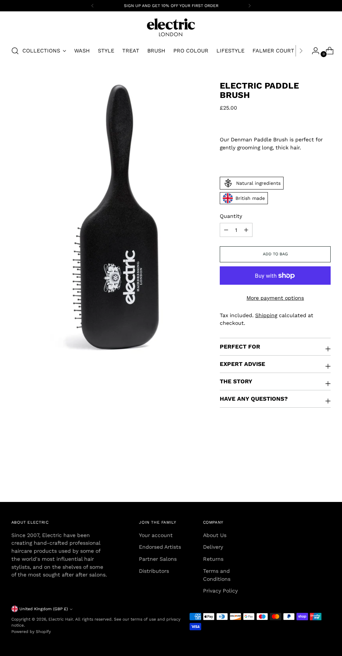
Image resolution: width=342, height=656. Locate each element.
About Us (214, 535)
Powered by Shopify (31, 631)
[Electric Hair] (171, 27)
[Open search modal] (15, 50)
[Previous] (92, 5)
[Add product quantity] (226, 230)
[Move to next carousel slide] (325, 479)
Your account (156, 535)
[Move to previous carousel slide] (309, 479)
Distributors (154, 571)
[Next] (249, 5)
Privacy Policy (220, 590)
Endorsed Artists (160, 547)
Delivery (213, 547)
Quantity (231, 216)
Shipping (266, 315)
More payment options (275, 298)
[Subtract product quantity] (246, 230)
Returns (213, 559)
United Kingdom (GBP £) (43, 609)
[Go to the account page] (313, 50)
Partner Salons (158, 559)
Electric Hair (60, 619)
